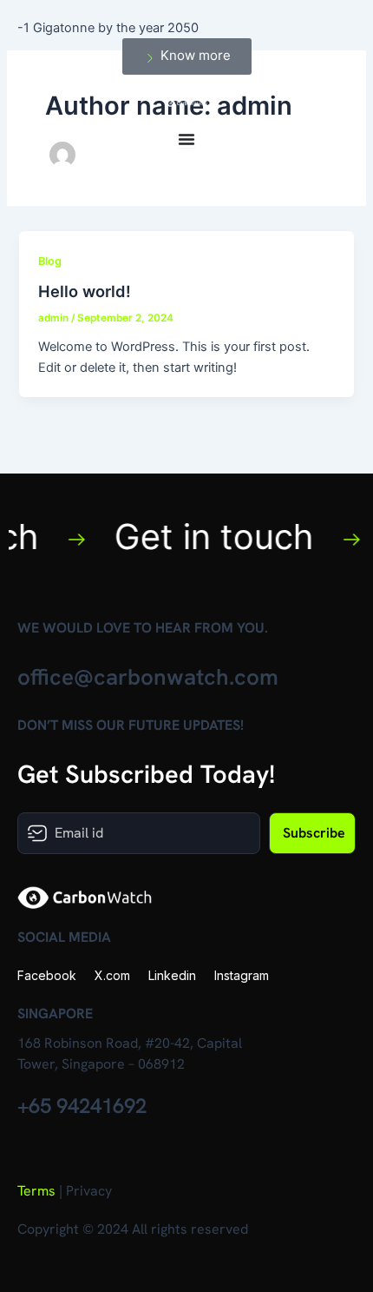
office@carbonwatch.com (147, 677)
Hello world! (84, 291)
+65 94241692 (82, 1105)
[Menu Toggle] (186, 139)
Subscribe (314, 833)
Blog (50, 261)
